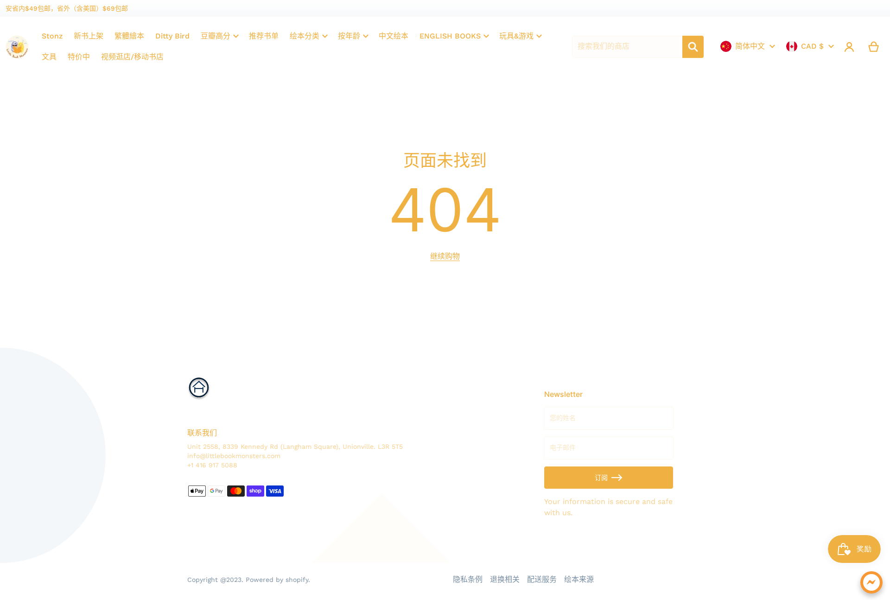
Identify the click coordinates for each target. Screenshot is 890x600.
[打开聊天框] (871, 582)
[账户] (849, 46)
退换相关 (505, 579)
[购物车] (874, 46)
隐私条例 (468, 579)
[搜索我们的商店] (693, 47)
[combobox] (627, 47)
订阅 (601, 477)
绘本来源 (579, 579)
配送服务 (542, 579)
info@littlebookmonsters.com (233, 456)
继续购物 (445, 256)
